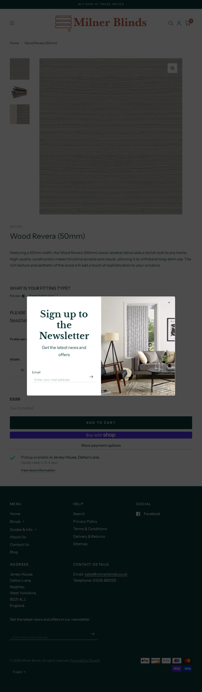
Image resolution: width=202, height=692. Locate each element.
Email (36, 372)
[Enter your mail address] (91, 376)
